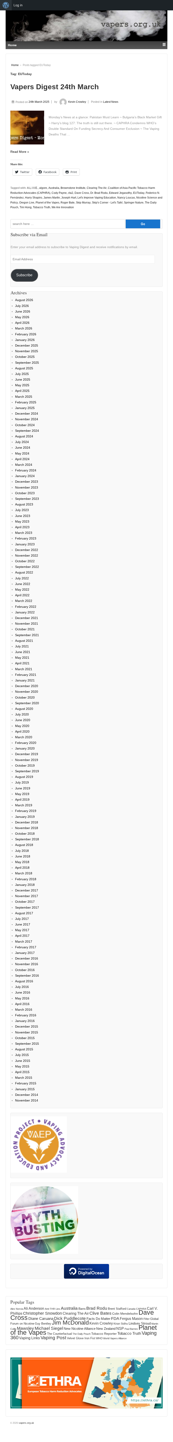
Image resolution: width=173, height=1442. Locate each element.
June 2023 (22, 516)
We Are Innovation (63, 207)
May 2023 (22, 521)
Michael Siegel (49, 1328)
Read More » (19, 151)
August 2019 (24, 777)
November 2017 (26, 896)
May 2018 (22, 862)
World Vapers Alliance (115, 1338)
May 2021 (22, 657)
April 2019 (22, 799)
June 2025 (22, 379)
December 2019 (26, 754)
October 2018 (25, 833)
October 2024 (25, 425)
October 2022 (25, 561)
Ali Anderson (34, 1308)
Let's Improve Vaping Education (96, 197)
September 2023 (27, 498)
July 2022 (22, 578)
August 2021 (24, 640)
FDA (115, 1318)
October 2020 (25, 697)
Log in (18, 5)
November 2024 (26, 419)
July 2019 (22, 782)
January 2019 (25, 816)
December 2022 (26, 550)
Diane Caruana (40, 1318)
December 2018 (26, 822)
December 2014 (26, 1095)
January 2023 (25, 544)
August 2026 (24, 300)
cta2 (70, 192)
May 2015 (22, 1066)
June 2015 (22, 1061)
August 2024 (24, 436)
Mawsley (25, 1328)
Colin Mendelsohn (125, 1313)
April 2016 (22, 1004)
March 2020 (23, 737)
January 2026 (25, 340)
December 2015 (26, 1026)
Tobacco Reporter (104, 1333)
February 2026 (25, 334)
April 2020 (22, 731)
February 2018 (25, 879)
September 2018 (27, 839)
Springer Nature (133, 202)
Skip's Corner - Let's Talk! (107, 202)
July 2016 (22, 987)
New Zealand (106, 1328)
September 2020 (27, 703)
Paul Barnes (131, 1329)
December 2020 (26, 686)
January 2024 (25, 476)
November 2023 (26, 487)
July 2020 (22, 714)
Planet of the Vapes (47, 202)
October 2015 (25, 1038)
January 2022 (25, 612)
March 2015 (23, 1077)
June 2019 (22, 788)
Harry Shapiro (33, 197)
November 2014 (26, 1100)
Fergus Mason (131, 1319)
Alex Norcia (16, 1308)
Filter (146, 1319)
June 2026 (22, 311)
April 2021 (22, 663)
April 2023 (22, 527)
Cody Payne (59, 192)
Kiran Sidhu (121, 1323)
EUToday (138, 192)
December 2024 (26, 413)
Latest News (110, 101)
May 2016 (22, 998)
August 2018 (24, 845)
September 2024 (27, 430)
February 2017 (25, 947)
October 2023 (25, 493)
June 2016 (22, 992)
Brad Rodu (96, 1308)
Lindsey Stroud (140, 1323)
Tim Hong (26, 207)
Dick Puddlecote (70, 1318)
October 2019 (25, 765)
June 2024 (22, 447)
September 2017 (27, 907)
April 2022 (22, 595)
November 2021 (26, 623)
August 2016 (24, 981)
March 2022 (23, 601)
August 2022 (24, 572)
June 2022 (22, 584)
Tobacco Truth (41, 207)
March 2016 (23, 1009)
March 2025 (23, 396)
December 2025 (26, 345)
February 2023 (25, 538)
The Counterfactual (59, 1333)
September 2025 (27, 362)
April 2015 (22, 1072)
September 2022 (27, 567)
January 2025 (25, 408)
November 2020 (26, 691)
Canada (131, 1308)
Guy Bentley (43, 1323)
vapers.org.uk (26, 1422)
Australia (53, 188)
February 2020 (25, 743)
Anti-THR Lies (52, 1308)
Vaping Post (53, 1337)
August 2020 (24, 709)
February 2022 (25, 606)
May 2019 (22, 794)
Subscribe (24, 275)
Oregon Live (26, 202)
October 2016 (25, 970)
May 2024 (22, 453)
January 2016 (25, 1021)
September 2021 (27, 635)
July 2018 (22, 850)
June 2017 (22, 924)
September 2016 (27, 975)
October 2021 (25, 629)
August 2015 (24, 1049)
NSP (120, 1328)
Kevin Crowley (77, 101)
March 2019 (23, 805)
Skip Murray (83, 202)
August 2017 (24, 913)
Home (15, 65)
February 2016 (25, 1015)
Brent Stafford (117, 1308)
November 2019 (26, 760)
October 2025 (25, 357)
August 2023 (24, 504)
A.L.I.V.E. (32, 188)
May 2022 (22, 589)
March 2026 (23, 328)
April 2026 (22, 323)
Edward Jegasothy (120, 192)
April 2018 (22, 867)
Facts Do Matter (98, 1319)
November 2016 (26, 964)
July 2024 (22, 442)
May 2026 (22, 317)
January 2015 (25, 1089)
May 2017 (22, 930)
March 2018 (23, 873)
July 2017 (22, 919)
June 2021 (22, 652)
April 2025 (22, 391)
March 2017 (23, 941)
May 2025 (22, 385)
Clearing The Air (97, 188)
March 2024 (23, 464)
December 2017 (26, 890)
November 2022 (26, 555)
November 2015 (26, 1032)
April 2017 (22, 935)
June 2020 (22, 720)
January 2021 (25, 680)
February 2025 (25, 402)
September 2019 (27, 771)
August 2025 (24, 368)
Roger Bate (68, 202)
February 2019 (25, 811)
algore (43, 188)
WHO (99, 1338)
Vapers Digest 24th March (54, 87)
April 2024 (22, 459)
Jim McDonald (70, 1322)
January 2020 (25, 748)
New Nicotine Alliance (80, 1328)
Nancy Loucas (126, 197)
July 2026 (22, 306)
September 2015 (27, 1043)
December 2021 (26, 618)
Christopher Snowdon (42, 1313)
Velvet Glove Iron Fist (81, 1338)
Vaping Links (29, 1338)
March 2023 (23, 533)
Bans (82, 1308)
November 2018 (26, 828)
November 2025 (26, 351)
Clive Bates (100, 1313)
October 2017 (25, 901)
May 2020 (22, 726)
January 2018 (25, 885)
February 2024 (25, 470)
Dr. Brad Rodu (99, 192)
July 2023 (22, 510)
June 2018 (22, 856)
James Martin (51, 197)
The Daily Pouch (82, 1333)
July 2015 (22, 1055)
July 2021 (22, 646)
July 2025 (22, 374)
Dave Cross (82, 192)
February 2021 (25, 674)
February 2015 (25, 1083)
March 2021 (23, 669)
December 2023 (26, 481)
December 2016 (26, 958)
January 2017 (25, 953)
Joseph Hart (68, 197)
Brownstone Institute (73, 188)
